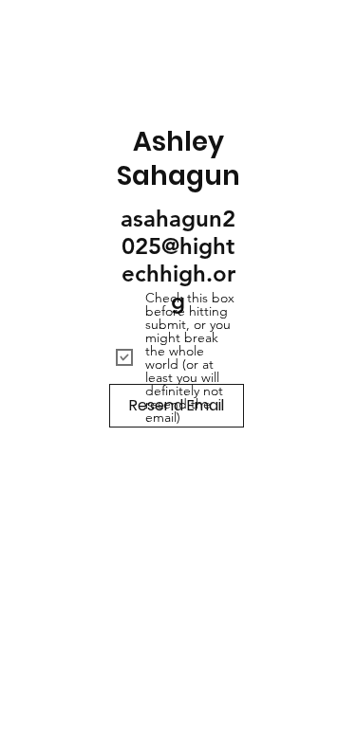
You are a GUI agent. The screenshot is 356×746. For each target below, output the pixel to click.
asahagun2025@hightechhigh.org (178, 260)
